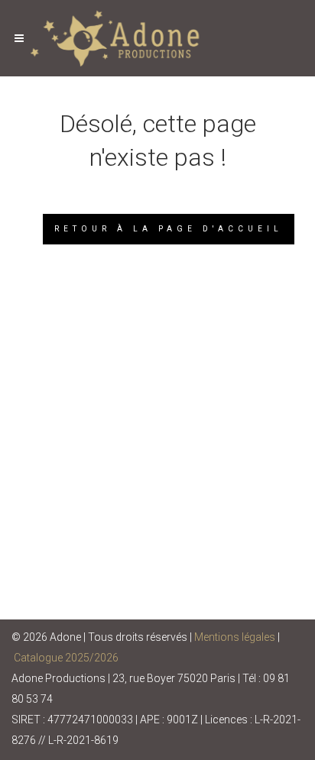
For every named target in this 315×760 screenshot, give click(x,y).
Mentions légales (234, 637)
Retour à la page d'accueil (168, 229)
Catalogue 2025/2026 (66, 658)
